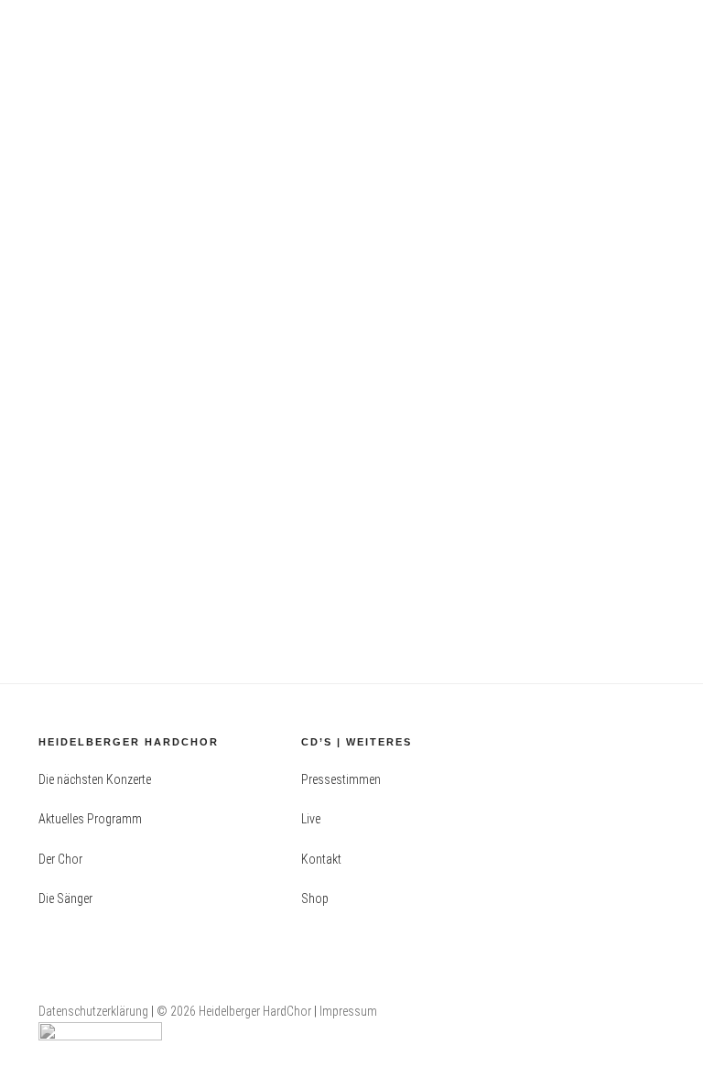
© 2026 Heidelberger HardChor (235, 1011)
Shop (315, 898)
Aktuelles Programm (90, 818)
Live (310, 818)
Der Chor (60, 859)
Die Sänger (65, 898)
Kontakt (321, 859)
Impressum (348, 1011)
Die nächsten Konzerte (94, 779)
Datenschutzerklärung (93, 1011)
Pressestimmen (341, 779)
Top (660, 1034)
